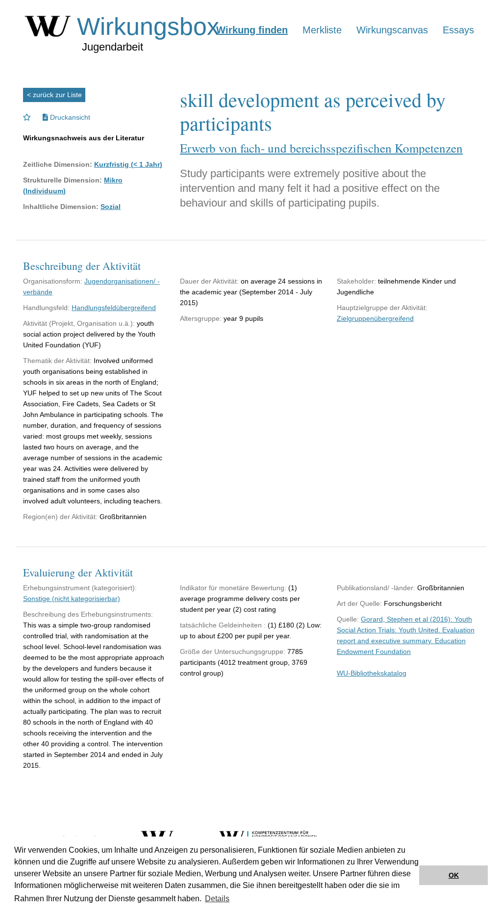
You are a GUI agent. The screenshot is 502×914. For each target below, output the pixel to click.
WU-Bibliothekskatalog (371, 673)
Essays (458, 30)
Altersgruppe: (201, 318)
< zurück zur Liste (54, 95)
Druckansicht (69, 117)
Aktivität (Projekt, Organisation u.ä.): (79, 323)
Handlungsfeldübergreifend (114, 308)
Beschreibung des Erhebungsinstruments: (88, 614)
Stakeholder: (356, 281)
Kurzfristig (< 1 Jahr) (128, 164)
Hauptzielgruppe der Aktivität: (382, 308)
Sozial (110, 206)
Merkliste (322, 30)
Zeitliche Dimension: (57, 164)
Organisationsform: (52, 281)
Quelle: (348, 619)
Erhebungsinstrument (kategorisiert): (80, 588)
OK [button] (454, 875)
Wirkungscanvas (392, 30)
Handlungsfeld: (46, 308)
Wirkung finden (252, 30)
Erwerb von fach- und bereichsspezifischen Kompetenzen (321, 148)
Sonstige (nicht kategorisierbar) (71, 598)
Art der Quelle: (359, 603)
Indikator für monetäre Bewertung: (233, 588)
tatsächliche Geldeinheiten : (223, 625)
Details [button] (217, 898)
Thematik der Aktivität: (57, 361)
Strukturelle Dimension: (62, 180)
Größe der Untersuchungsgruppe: (232, 651)
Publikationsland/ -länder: (376, 588)
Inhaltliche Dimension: (61, 206)
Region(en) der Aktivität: (60, 517)
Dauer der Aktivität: (209, 281)
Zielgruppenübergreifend (375, 318)
